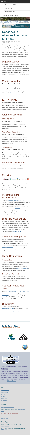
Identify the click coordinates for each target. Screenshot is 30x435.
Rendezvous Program (16, 92)
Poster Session (7, 147)
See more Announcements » (20, 311)
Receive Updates (6, 22)
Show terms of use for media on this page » (10, 415)
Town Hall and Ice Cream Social (13, 162)
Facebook (15, 274)
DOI (3, 42)
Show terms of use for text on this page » (9, 413)
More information (4, 418)
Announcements (14, 22)
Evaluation (4, 400)
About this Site (5, 390)
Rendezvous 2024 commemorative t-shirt (18, 291)
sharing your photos (7, 247)
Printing (3, 394)
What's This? (4, 429)
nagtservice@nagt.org (18, 231)
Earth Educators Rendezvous (6, 21)
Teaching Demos (8, 119)
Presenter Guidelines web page (16, 200)
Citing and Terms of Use (7, 407)
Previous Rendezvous (17, 21)
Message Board (8, 260)
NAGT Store (5, 295)
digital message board (22, 268)
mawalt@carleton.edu (8, 308)
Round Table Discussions (11, 132)
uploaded (17, 208)
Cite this (7, 42)
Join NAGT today (11, 381)
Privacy (3, 396)
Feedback (4, 398)
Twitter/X (5, 274)
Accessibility (4, 392)
